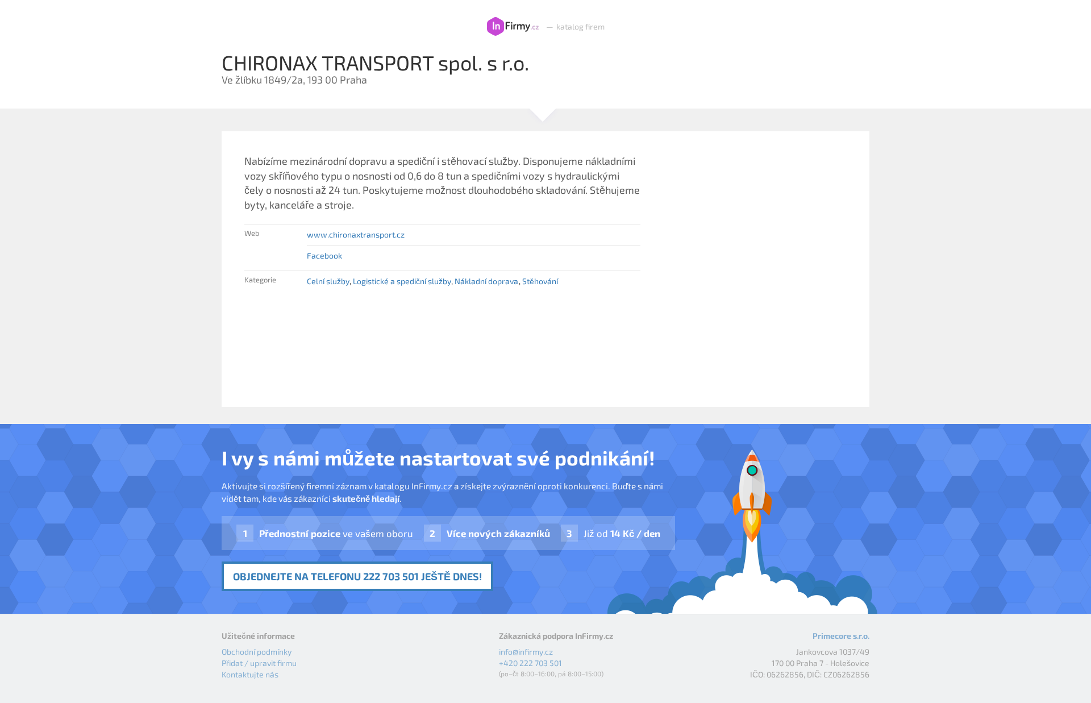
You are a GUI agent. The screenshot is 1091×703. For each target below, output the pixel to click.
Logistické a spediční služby (402, 281)
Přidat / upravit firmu (259, 663)
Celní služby (328, 281)
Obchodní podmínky (257, 651)
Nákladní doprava (486, 281)
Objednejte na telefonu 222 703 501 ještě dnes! (357, 576)
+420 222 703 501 (530, 663)
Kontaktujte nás (250, 674)
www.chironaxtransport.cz (356, 234)
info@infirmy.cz (526, 651)
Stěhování (540, 281)
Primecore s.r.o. (841, 635)
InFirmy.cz (513, 26)
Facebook (324, 255)
